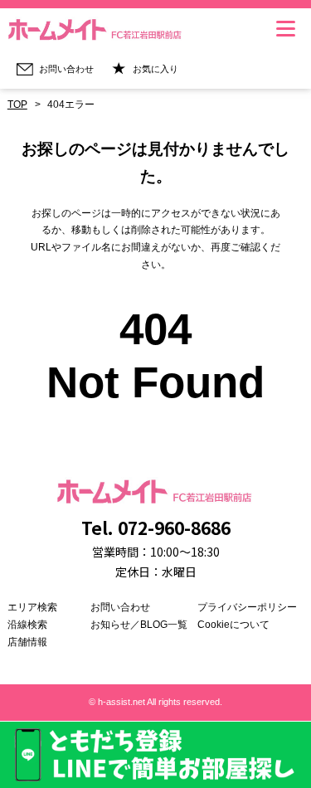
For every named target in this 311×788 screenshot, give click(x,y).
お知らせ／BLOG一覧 (138, 624)
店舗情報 (27, 642)
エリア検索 (32, 607)
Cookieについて (233, 624)
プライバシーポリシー (247, 607)
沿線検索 (27, 624)
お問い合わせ (120, 607)
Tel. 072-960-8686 (156, 527)
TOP (17, 104)
